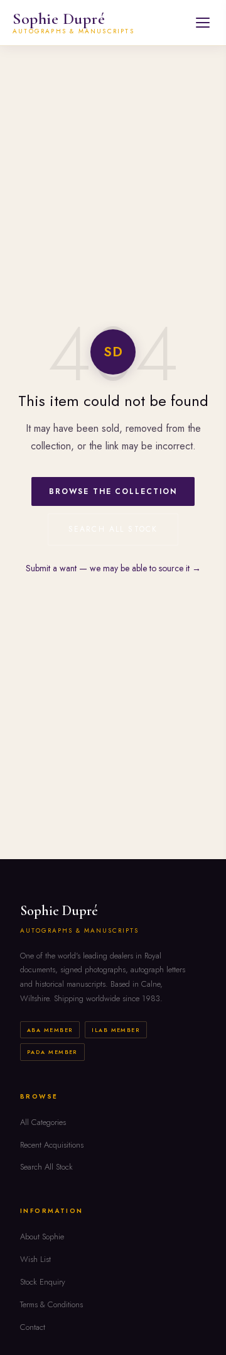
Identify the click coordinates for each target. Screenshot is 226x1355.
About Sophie (42, 1237)
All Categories (43, 1122)
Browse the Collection (112, 491)
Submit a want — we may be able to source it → (113, 568)
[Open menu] (202, 22)
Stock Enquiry (42, 1282)
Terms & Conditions (51, 1304)
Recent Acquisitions (51, 1145)
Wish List (35, 1259)
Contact (32, 1327)
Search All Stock (113, 529)
